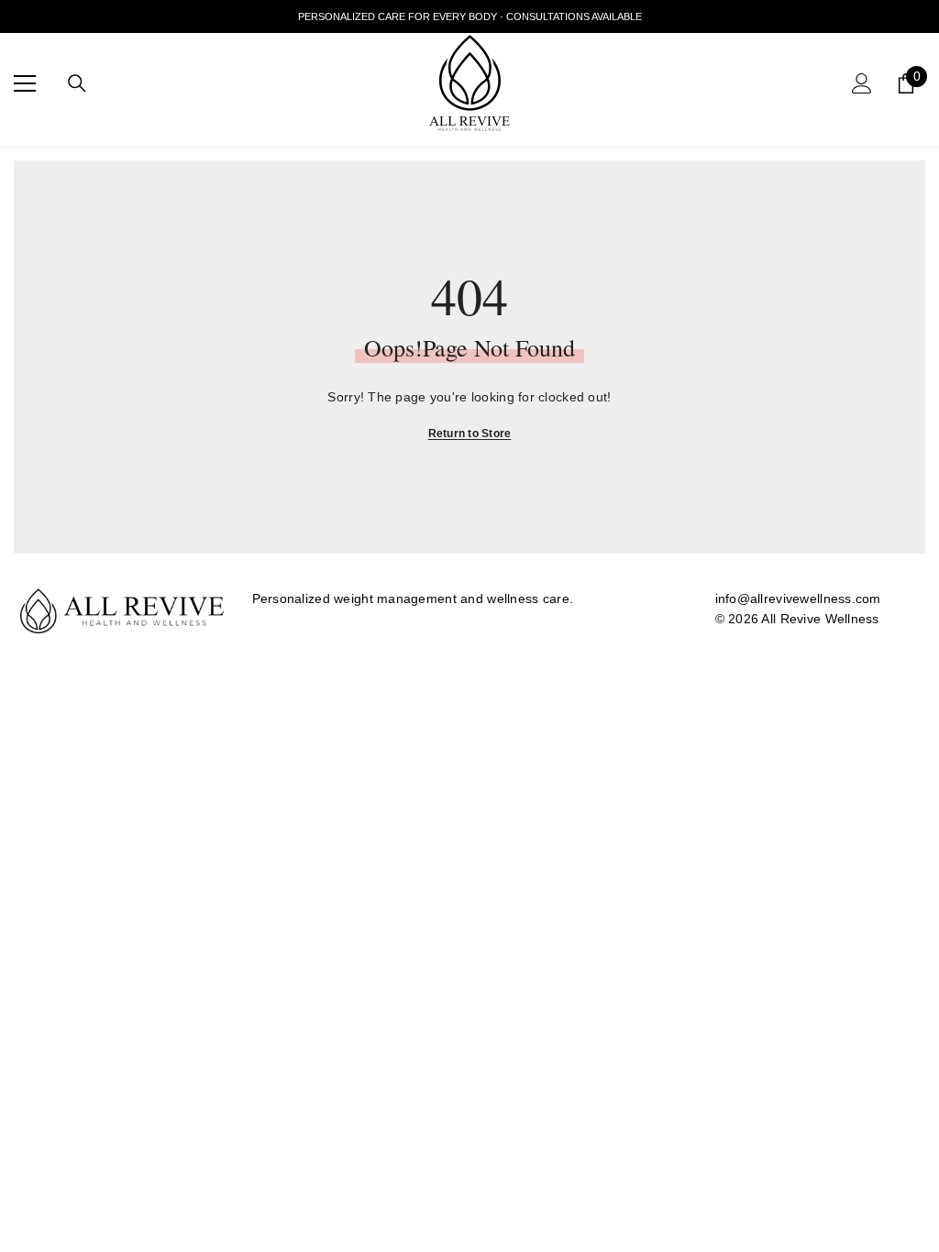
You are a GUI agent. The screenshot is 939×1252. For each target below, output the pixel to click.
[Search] (77, 83)
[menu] (25, 83)
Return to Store (470, 433)
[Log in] (862, 83)
